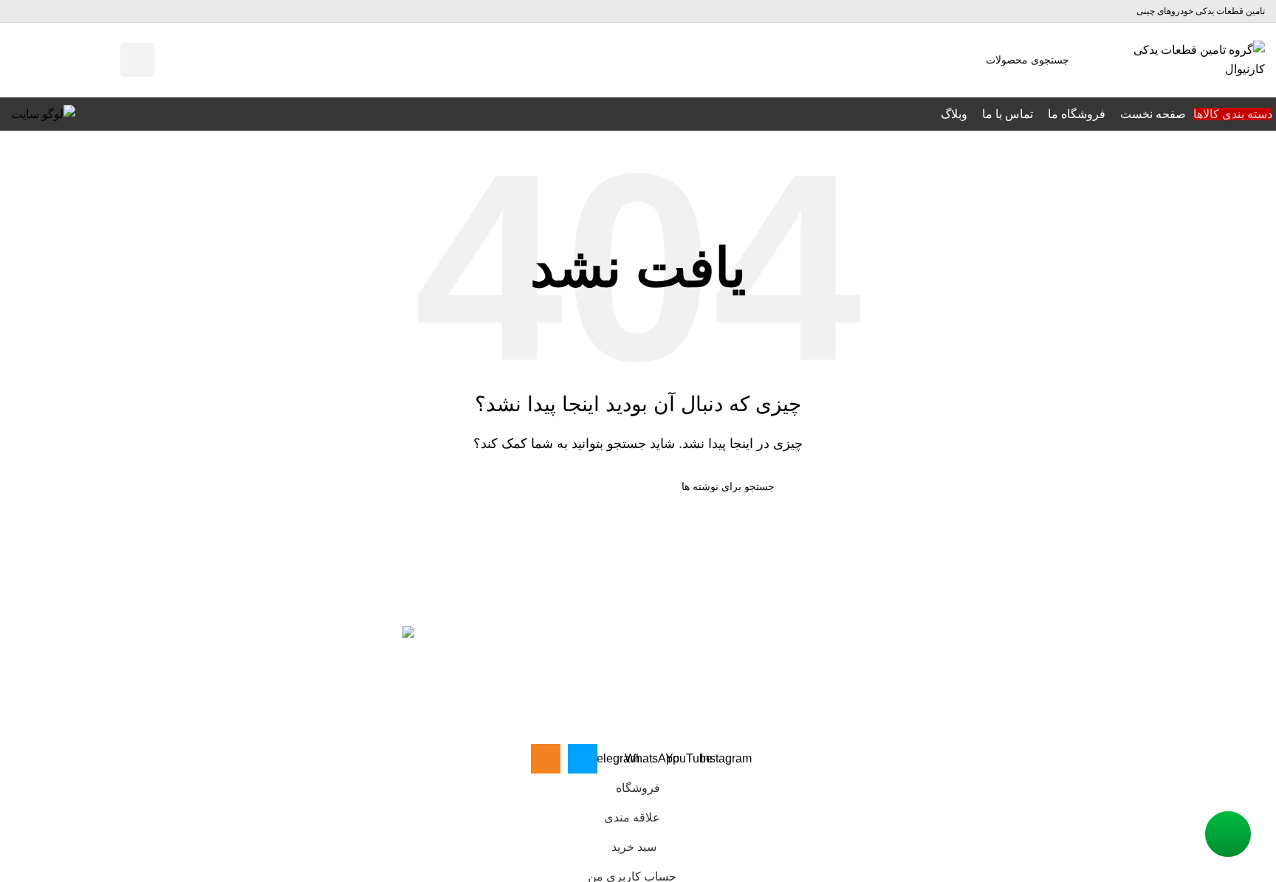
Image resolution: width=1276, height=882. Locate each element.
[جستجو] (137, 60)
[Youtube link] (100, 11)
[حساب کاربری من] (77, 60)
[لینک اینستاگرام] (117, 11)
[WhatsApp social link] (82, 11)
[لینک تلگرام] (64, 11)
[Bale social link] (44, 11)
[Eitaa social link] (22, 11)
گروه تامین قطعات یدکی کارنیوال (1142, 734)
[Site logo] (1191, 58)
